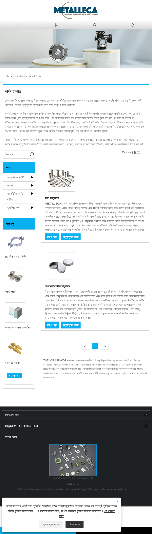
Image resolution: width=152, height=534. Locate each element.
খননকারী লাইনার (12, 362)
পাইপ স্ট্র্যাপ (10, 292)
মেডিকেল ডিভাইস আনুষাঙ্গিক (57, 286)
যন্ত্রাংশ (10, 185)
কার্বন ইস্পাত (37, 76)
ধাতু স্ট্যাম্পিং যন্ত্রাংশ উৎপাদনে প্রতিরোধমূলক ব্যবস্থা (73, 478)
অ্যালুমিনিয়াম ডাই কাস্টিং (15, 196)
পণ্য (14, 76)
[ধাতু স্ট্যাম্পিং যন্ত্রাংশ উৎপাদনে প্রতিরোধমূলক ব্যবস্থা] (73, 460)
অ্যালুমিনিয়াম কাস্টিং (16, 177)
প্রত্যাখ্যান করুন (51, 524)
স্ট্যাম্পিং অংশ (24, 76)
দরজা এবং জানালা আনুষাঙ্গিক (17, 327)
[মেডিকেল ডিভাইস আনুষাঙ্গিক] (61, 266)
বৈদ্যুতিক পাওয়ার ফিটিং (15, 256)
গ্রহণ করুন (74, 524)
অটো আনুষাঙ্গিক (52, 198)
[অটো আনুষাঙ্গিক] (61, 178)
